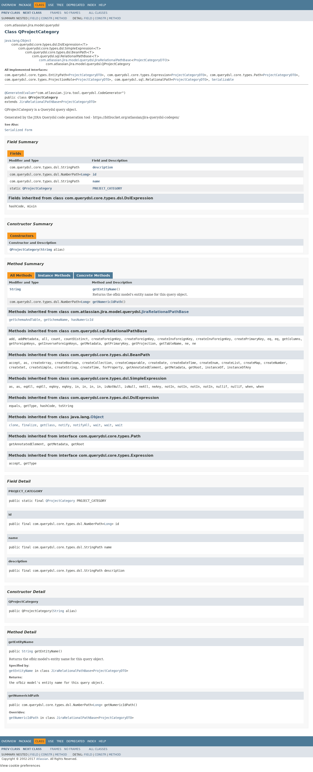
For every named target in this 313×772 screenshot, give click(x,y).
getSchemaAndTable (24, 319)
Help (102, 5)
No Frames (72, 12)
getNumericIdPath (107, 302)
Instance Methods (54, 275)
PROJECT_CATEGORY (107, 188)
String (46, 249)
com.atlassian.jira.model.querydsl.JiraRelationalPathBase (85, 60)
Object (97, 417)
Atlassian (42, 759)
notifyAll (81, 425)
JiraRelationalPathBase (39, 102)
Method (61, 18)
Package (25, 5)
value (29, 93)
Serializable (223, 79)
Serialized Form (18, 130)
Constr (46, 18)
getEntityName (104, 289)
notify (63, 425)
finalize (29, 425)
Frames (55, 12)
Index (91, 5)
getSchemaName (56, 319)
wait (97, 425)
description (103, 167)
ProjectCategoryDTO (150, 60)
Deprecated (75, 5)
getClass (47, 425)
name (96, 181)
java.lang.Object (18, 40)
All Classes (98, 12)
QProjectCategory (37, 188)
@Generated (14, 93)
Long (84, 174)
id (94, 174)
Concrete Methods (93, 275)
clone (13, 425)
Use (51, 5)
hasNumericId (82, 319)
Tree (60, 5)
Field (34, 18)
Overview (8, 5)
